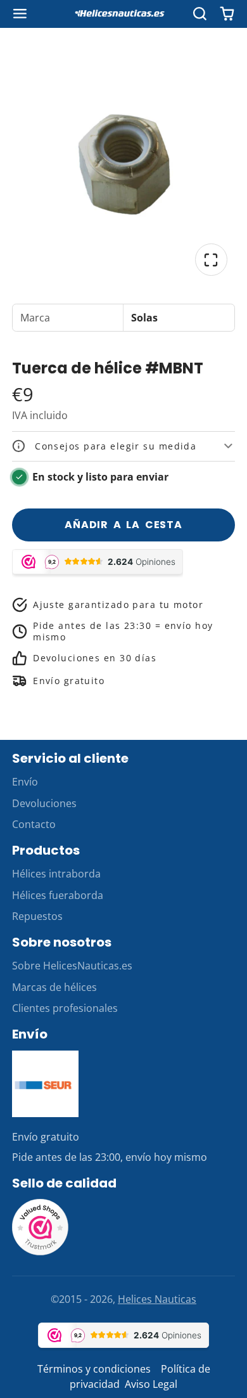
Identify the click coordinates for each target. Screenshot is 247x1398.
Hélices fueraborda (57, 895)
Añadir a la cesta (123, 524)
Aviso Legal (151, 1384)
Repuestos (37, 916)
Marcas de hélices (54, 987)
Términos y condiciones (94, 1369)
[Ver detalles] (45, 1084)
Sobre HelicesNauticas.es (72, 966)
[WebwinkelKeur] (40, 1252)
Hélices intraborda (56, 874)
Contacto (34, 824)
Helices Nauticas (157, 1299)
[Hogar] (123, 14)
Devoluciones (44, 803)
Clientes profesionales (65, 1008)
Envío (25, 782)
